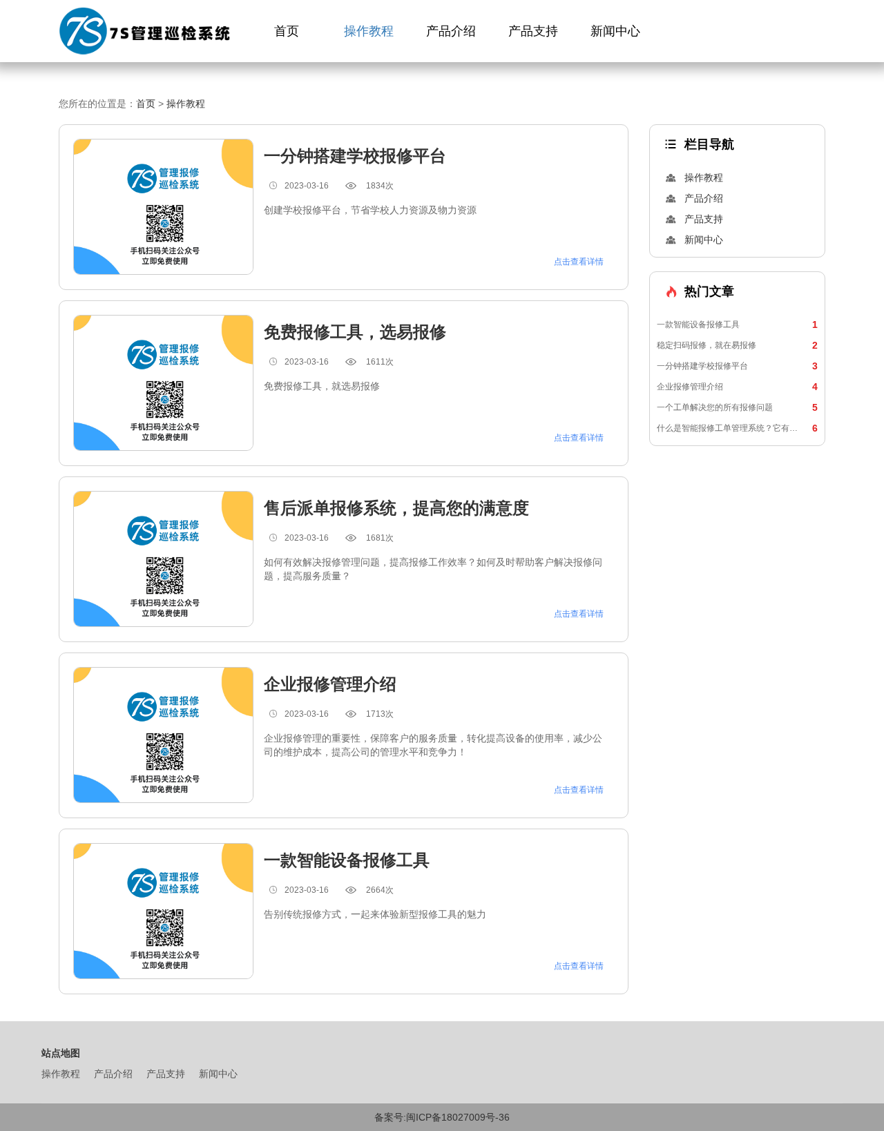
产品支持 (533, 31)
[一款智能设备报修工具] (163, 911)
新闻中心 (615, 31)
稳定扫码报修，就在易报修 (737, 345)
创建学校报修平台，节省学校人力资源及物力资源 (370, 209)
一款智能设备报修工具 (737, 324)
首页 (286, 31)
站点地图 (60, 1052)
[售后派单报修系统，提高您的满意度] (163, 559)
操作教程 (369, 31)
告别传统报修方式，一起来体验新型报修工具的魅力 (375, 914)
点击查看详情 (579, 262)
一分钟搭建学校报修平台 (737, 365)
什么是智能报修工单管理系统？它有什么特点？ (737, 428)
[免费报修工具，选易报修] (163, 383)
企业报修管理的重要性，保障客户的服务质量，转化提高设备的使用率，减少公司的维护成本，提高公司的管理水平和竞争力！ (433, 745)
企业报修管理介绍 (737, 386)
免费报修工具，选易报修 (355, 331)
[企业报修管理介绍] (163, 735)
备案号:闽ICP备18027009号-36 (442, 1117)
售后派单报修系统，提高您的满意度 (396, 508)
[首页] (147, 31)
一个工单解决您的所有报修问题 (737, 407)
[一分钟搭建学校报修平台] (163, 206)
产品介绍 (451, 31)
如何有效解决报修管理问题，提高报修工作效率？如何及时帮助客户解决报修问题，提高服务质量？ (433, 569)
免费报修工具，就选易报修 (322, 386)
